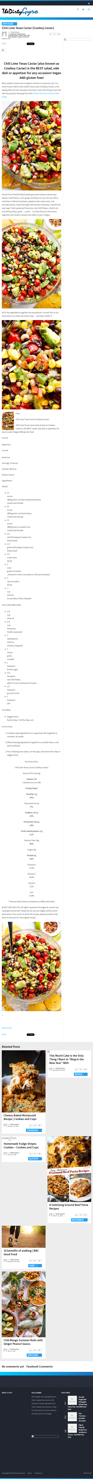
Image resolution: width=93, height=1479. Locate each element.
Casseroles (32, 1130)
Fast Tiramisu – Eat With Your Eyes (82, 1417)
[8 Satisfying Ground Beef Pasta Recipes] (69, 1169)
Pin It (4, 43)
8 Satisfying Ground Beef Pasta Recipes (68, 1206)
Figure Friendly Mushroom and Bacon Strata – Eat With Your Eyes (77, 1431)
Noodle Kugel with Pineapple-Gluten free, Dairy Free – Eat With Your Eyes (77, 1403)
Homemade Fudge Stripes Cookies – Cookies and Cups (21, 1145)
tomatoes (25, 37)
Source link (7, 1028)
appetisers (8, 23)
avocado (11, 35)
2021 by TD (87, 1473)
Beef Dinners (78, 1219)
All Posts (33, 1158)
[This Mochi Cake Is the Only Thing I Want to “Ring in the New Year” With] (48, 1051)
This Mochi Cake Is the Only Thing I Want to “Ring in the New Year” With (66, 1059)
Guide (31, 1265)
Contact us (38, 1473)
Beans (16, 35)
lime (9, 37)
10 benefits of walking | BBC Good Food (21, 1252)
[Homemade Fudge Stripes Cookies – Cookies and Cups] (9, 1138)
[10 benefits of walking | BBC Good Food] (24, 1237)
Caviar (21, 35)
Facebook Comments (39, 1366)
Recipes (14, 37)
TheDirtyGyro (15, 32)
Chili (24, 35)
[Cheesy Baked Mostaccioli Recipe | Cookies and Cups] (24, 1081)
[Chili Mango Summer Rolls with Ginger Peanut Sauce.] (24, 1304)
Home (29, 1473)
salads (20, 37)
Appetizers (21, 34)
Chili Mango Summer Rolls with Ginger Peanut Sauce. (23, 1342)
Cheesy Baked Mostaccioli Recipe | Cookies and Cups (20, 1117)
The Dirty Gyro (20, 1473)
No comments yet (13, 1366)
